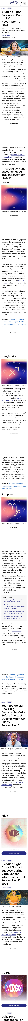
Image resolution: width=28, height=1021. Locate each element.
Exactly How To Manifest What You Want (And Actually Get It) (14, 612)
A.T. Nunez (4, 729)
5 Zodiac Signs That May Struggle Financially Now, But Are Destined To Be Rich (14, 606)
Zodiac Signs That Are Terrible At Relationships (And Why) (14, 601)
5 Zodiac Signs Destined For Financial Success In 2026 (13, 617)
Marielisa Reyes (6, 887)
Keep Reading (14, 853)
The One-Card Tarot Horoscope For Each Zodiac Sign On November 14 (13, 486)
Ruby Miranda (5, 35)
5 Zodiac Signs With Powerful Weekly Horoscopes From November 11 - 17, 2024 (12, 677)
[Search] (21, 3)
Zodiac (9, 8)
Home (3, 8)
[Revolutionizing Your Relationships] (14, 2)
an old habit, (17, 631)
